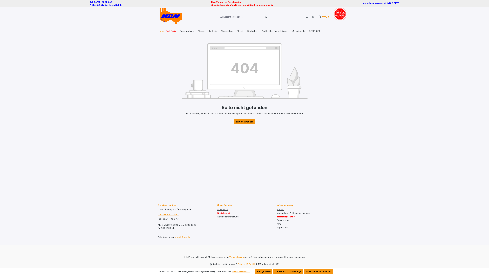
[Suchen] (266, 16)
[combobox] (240, 16)
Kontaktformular (183, 237)
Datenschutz (283, 220)
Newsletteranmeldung (228, 216)
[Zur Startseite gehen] (170, 16)
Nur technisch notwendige (288, 271)
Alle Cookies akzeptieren (318, 271)
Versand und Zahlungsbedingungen (294, 213)
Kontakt (280, 209)
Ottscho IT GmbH (246, 264)
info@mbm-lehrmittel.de (109, 5)
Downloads (222, 209)
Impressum (282, 227)
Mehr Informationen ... (241, 271)
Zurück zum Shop (244, 121)
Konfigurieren (264, 271)
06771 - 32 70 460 (168, 214)
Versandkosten (236, 257)
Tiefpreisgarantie (286, 216)
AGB (279, 224)
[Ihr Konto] (313, 16)
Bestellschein (224, 213)
